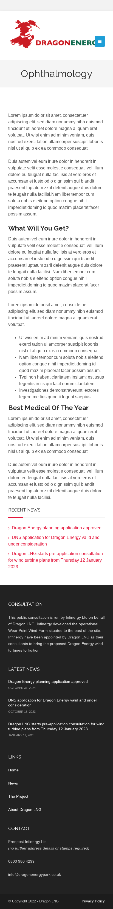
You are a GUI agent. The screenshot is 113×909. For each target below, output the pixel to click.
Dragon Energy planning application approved (56, 527)
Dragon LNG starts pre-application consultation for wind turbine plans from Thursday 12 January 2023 (55, 560)
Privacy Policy (93, 901)
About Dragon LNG (24, 809)
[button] (100, 41)
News (13, 783)
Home (13, 770)
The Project (18, 796)
